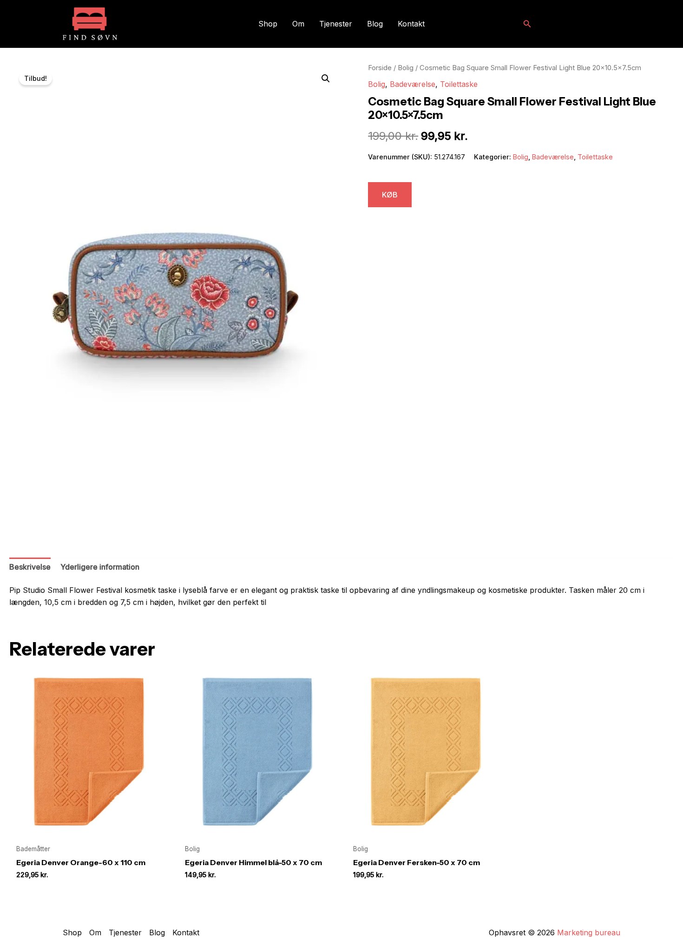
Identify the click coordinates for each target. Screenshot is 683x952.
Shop (267, 23)
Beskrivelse (30, 566)
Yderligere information (99, 566)
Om (298, 23)
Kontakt (411, 23)
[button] (527, 24)
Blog (375, 23)
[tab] (30, 567)
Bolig (406, 68)
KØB (390, 194)
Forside (380, 68)
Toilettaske (459, 84)
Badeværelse (412, 84)
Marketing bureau (588, 932)
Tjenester (335, 23)
